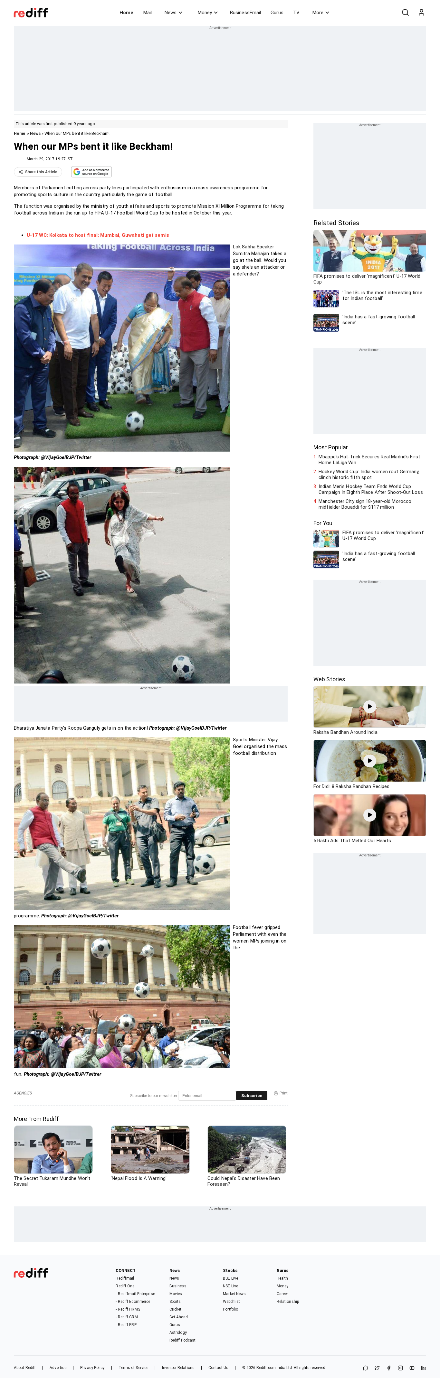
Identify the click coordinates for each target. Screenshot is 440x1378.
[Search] (405, 12)
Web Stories (329, 679)
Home (126, 12)
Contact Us (218, 1367)
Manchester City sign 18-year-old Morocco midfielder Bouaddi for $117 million (365, 504)
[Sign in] (421, 12)
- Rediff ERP (126, 1325)
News (171, 12)
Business (178, 1286)
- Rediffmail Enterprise (135, 1294)
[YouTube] (412, 1368)
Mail (147, 12)
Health (282, 1278)
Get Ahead (178, 1317)
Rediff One (125, 1286)
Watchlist (231, 1301)
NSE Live (230, 1286)
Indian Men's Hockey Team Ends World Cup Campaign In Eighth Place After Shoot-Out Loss (371, 489)
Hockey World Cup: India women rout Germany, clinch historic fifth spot (369, 474)
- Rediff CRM (127, 1317)
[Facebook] (388, 1368)
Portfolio (230, 1309)
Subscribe (251, 1095)
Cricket (175, 1309)
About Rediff (25, 1367)
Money (205, 12)
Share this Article (41, 172)
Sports (175, 1301)
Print (284, 1093)
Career (282, 1294)
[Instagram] (400, 1368)
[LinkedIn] (423, 1368)
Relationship (288, 1301)
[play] (369, 706)
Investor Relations (178, 1367)
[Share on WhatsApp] (365, 1368)
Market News (234, 1294)
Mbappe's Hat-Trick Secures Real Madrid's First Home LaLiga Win (369, 459)
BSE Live (230, 1278)
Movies (175, 1294)
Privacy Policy (92, 1367)
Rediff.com (266, 1367)
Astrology (178, 1332)
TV (296, 12)
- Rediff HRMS (128, 1309)
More (317, 12)
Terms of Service (133, 1367)
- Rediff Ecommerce (133, 1301)
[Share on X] (377, 1368)
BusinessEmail (245, 12)
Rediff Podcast (182, 1340)
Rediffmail (125, 1278)
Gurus (277, 12)
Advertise (58, 1367)
